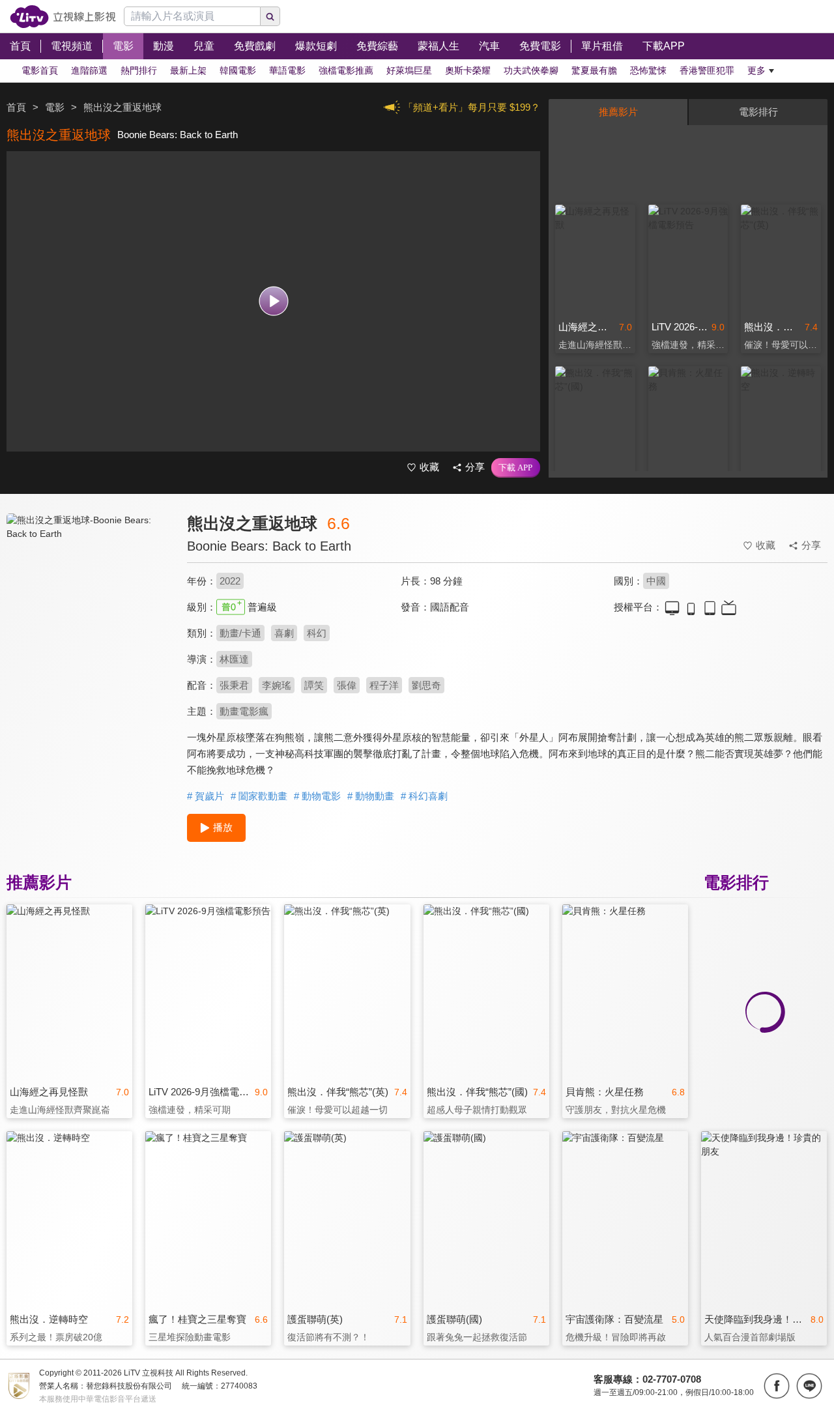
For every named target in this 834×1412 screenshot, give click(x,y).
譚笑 (314, 685)
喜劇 (284, 633)
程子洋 (384, 685)
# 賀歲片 (205, 795)
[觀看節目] (273, 301)
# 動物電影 (317, 795)
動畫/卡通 (240, 633)
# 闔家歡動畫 (259, 795)
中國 (656, 580)
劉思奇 (426, 685)
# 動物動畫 (370, 795)
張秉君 (234, 685)
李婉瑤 (276, 685)
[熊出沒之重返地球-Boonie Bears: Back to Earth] (89, 629)
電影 (55, 107)
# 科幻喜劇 (424, 795)
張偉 (346, 685)
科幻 (316, 633)
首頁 (16, 107)
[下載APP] (515, 468)
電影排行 (758, 111)
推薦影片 (618, 111)
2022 (230, 580)
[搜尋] (270, 16)
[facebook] (777, 1386)
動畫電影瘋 (244, 711)
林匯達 (234, 659)
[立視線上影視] (62, 16)
